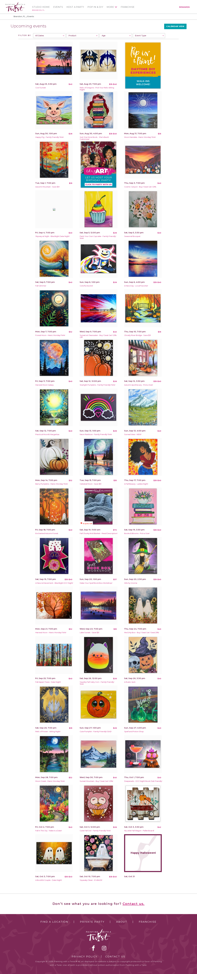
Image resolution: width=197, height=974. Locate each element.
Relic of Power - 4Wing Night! (47, 732)
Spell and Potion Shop (134, 732)
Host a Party (75, 7)
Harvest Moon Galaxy (44, 385)
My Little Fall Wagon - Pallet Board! (139, 831)
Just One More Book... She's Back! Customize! (94, 138)
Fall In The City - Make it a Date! (48, 831)
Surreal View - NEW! (132, 434)
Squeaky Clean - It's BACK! (91, 880)
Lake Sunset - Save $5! (89, 633)
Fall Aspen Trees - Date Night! (48, 682)
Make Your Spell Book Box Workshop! (96, 583)
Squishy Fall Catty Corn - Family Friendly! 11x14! (97, 683)
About (121, 921)
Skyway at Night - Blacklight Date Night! (52, 236)
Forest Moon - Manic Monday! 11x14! (50, 335)
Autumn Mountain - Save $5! (47, 187)
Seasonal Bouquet (132, 236)
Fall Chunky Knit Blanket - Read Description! (98, 533)
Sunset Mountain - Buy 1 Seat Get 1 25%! (96, 781)
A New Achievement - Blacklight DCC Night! (54, 583)
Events (58, 7)
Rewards (184, 7)
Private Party (92, 921)
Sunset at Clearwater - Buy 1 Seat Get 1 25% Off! (98, 336)
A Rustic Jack (129, 682)
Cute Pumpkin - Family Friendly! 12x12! (95, 732)
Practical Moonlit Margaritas (47, 434)
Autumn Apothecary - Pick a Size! (138, 385)
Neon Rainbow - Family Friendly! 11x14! (96, 434)
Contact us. (134, 904)
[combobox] (49, 35)
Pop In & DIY (95, 7)
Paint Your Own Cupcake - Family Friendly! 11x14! (98, 237)
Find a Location (54, 921)
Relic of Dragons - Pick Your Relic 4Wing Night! (97, 89)
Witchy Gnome (130, 583)
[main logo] (15, 3)
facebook (93, 948)
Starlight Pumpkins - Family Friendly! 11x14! (97, 385)
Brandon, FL (38, 10)
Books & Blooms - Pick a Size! (137, 533)
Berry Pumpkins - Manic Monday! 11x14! (51, 484)
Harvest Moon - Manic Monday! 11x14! (50, 633)
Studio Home (41, 7)
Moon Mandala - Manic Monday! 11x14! (140, 137)
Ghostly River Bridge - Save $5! (137, 335)
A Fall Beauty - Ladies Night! (136, 484)
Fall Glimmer (40, 286)
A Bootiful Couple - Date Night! (48, 880)
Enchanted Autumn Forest (46, 533)
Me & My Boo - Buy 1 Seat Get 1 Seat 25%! (141, 633)
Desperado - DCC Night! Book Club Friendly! (143, 781)
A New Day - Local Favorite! (136, 286)
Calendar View (175, 26)
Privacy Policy (84, 956)
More (110, 7)
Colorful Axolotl (86, 286)
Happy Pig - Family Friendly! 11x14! (49, 137)
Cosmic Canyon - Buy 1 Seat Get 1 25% (140, 187)
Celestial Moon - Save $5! (90, 484)
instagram (104, 948)
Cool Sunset (40, 88)
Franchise (128, 7)
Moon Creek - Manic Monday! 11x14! (50, 781)
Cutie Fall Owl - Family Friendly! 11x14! (95, 831)
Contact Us (115, 956)
